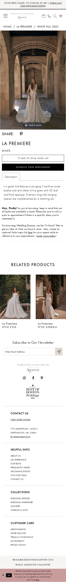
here (30, 232)
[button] (5, 16)
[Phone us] (49, 16)
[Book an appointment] (43, 16)
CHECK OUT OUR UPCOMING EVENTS (41, 4)
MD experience (18, 459)
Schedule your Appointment (33, 167)
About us (16, 455)
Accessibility (17, 541)
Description (11, 177)
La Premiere (24, 26)
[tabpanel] (33, 80)
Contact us (17, 479)
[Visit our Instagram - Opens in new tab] (24, 378)
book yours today (46, 236)
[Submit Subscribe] (58, 351)
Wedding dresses (20, 498)
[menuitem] (5, 16)
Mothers (15, 506)
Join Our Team (19, 475)
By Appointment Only (21, 436)
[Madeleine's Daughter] (33, 368)
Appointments (18, 529)
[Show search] (55, 16)
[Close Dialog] (3, 575)
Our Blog (16, 463)
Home (7, 26)
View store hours (20, 419)
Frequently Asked (20, 467)
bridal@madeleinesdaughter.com (33, 559)
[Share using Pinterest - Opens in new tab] (21, 134)
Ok (9, 575)
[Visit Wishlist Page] (61, 16)
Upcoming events (20, 471)
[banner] (22, 16)
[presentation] (15, 297)
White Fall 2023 (47, 26)
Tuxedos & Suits (19, 510)
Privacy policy (18, 544)
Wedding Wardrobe (22, 502)
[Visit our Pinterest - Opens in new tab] (41, 378)
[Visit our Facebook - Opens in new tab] (33, 378)
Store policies (18, 533)
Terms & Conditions (22, 537)
